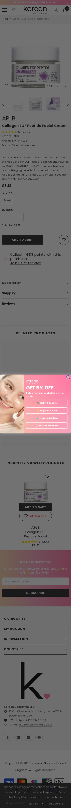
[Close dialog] (68, 377)
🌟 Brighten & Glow (46, 410)
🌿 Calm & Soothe (47, 403)
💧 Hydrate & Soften (47, 417)
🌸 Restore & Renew (47, 425)
